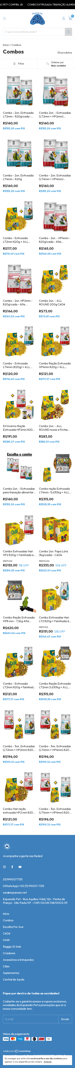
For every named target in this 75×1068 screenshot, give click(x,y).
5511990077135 (13, 879)
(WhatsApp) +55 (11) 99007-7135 (23, 886)
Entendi (48, 1062)
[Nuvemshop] (17, 1052)
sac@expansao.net (15, 892)
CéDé (6, 933)
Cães (6, 966)
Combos (8, 920)
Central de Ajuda (13, 979)
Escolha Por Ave (13, 927)
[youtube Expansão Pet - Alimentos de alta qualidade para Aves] (20, 867)
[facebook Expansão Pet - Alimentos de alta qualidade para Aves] (12, 867)
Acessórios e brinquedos (18, 960)
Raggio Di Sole (12, 946)
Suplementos (11, 973)
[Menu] (4, 18)
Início (6, 45)
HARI (6, 940)
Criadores (9, 953)
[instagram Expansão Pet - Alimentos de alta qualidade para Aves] (4, 867)
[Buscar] (68, 32)
